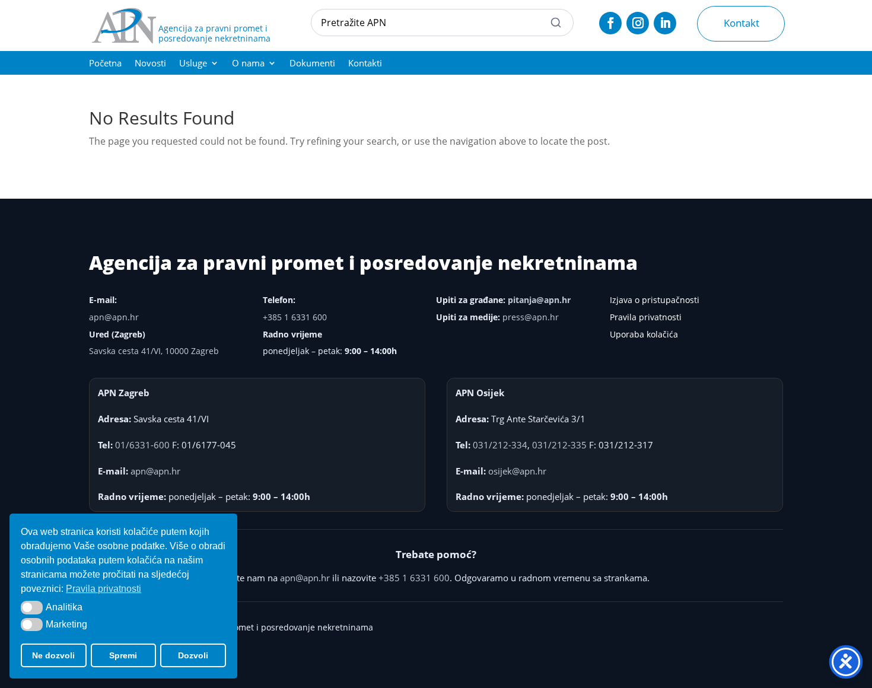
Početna (105, 64)
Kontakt (741, 23)
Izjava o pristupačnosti (654, 299)
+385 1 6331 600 (295, 317)
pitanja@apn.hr (539, 299)
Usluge (193, 64)
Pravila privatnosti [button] (103, 589)
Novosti (150, 64)
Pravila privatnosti (646, 317)
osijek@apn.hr (517, 471)
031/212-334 (500, 445)
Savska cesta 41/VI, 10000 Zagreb (154, 350)
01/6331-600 (142, 445)
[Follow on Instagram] (637, 23)
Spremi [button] (123, 655)
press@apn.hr (530, 317)
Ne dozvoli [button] (53, 655)
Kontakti (365, 64)
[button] (32, 607)
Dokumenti (312, 64)
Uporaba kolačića (644, 334)
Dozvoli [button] (193, 655)
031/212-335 (559, 445)
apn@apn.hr (114, 317)
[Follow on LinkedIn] (665, 23)
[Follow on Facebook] (610, 23)
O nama (248, 64)
